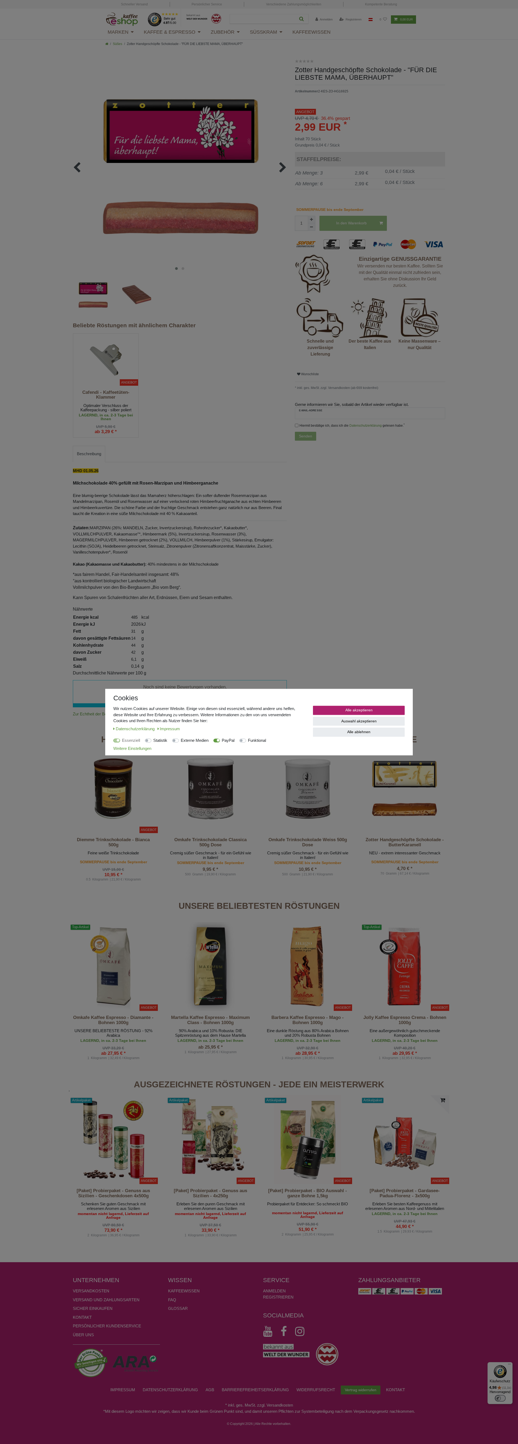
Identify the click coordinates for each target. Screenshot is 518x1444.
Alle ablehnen (358, 732)
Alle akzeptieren (359, 710)
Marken (118, 32)
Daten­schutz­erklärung (170, 1389)
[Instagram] (302, 1331)
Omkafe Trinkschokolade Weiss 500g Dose (307, 842)
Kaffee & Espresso (169, 32)
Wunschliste (309, 374)
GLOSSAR (178, 1308)
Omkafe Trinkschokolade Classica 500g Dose (210, 842)
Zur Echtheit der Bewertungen (99, 714)
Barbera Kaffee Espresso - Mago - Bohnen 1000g (307, 1020)
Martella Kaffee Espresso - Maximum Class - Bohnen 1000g (210, 1020)
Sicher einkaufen (93, 1308)
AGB (210, 1389)
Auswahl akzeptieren (359, 721)
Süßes (117, 44)
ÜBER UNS (83, 1334)
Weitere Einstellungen (132, 748)
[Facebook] (286, 1331)
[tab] (89, 454)
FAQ (172, 1299)
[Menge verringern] (311, 227)
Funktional (257, 740)
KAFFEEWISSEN (184, 1291)
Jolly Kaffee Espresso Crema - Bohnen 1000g (404, 1020)
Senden (305, 436)
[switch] (500, 1398)
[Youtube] (270, 1331)
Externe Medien (195, 740)
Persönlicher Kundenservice (107, 1326)
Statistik (160, 740)
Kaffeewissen (311, 32)
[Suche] (301, 19)
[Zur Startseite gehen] (106, 44)
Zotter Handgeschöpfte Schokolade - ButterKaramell (405, 842)
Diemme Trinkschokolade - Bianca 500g (113, 842)
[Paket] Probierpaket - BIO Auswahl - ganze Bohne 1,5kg (307, 1193)
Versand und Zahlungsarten (106, 1299)
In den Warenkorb (351, 223)
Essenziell (131, 740)
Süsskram (263, 32)
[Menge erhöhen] (311, 219)
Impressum (122, 1389)
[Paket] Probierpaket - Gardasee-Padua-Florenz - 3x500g (405, 1193)
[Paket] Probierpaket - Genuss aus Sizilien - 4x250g (210, 1193)
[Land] (371, 19)
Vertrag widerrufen (360, 1390)
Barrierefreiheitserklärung (255, 1389)
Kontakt (82, 1317)
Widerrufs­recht (316, 1389)
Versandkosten (91, 1291)
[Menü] (509, 1365)
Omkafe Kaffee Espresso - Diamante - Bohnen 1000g (113, 1020)
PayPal (228, 740)
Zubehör (222, 32)
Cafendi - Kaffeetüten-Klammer (106, 395)
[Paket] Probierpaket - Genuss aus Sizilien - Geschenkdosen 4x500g (113, 1193)
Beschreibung (89, 453)
